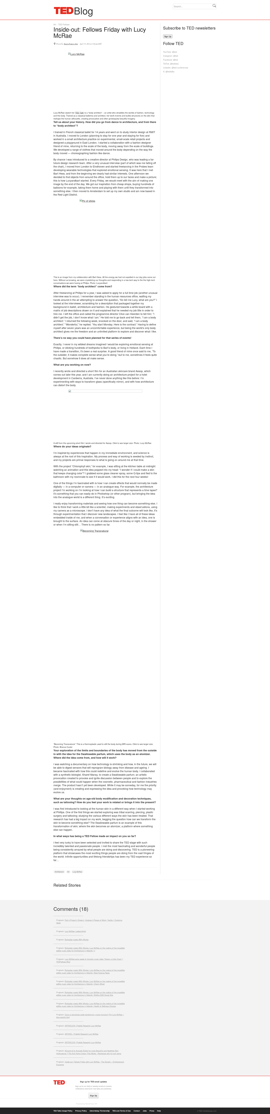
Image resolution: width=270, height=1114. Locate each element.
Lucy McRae (77, 871)
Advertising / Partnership (100, 1111)
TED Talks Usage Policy (62, 1111)
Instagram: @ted (170, 55)
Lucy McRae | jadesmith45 (75, 931)
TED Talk (79, 112)
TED (59, 1082)
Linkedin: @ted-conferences (175, 67)
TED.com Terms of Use (121, 1111)
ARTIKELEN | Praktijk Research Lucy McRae (83, 1025)
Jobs (145, 1111)
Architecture (59, 871)
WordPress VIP (91, 1103)
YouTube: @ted (170, 51)
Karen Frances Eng (71, 44)
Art (54, 24)
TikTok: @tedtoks (171, 63)
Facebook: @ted (170, 59)
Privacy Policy (81, 1111)
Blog (64, 10)
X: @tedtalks (168, 71)
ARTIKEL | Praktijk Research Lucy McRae (81, 1034)
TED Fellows (63, 24)
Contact (137, 1111)
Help (159, 1111)
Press (151, 1111)
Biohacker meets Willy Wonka (76, 939)
